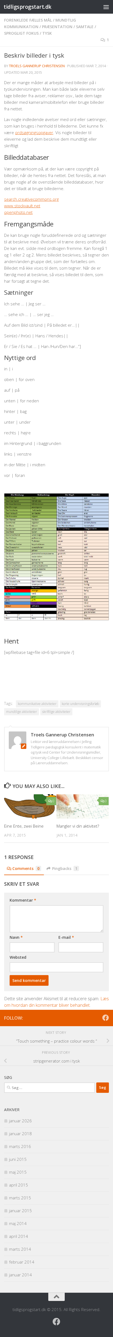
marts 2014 (20, 1249)
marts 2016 (20, 1146)
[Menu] (106, 7)
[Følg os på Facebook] (105, 1017)
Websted (18, 957)
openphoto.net (18, 212)
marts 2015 (20, 1197)
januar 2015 (20, 1210)
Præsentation (57, 26)
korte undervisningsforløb (80, 703)
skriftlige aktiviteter (56, 711)
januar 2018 (20, 1133)
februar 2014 (21, 1262)
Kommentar (23, 900)
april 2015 (18, 1185)
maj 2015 (18, 1172)
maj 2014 (18, 1223)
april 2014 (18, 1236)
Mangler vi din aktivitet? (77, 826)
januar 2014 (20, 1274)
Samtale (85, 26)
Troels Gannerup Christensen (37, 65)
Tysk (47, 33)
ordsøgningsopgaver (34, 132)
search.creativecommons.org (31, 199)
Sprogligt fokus (21, 33)
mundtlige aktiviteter (21, 711)
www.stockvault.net (22, 205)
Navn (16, 937)
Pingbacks (64, 868)
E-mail (66, 937)
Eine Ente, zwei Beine (24, 826)
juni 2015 (18, 1159)
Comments (25, 868)
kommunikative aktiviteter (37, 703)
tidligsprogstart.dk (28, 6)
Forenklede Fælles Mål (28, 20)
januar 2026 (20, 1120)
